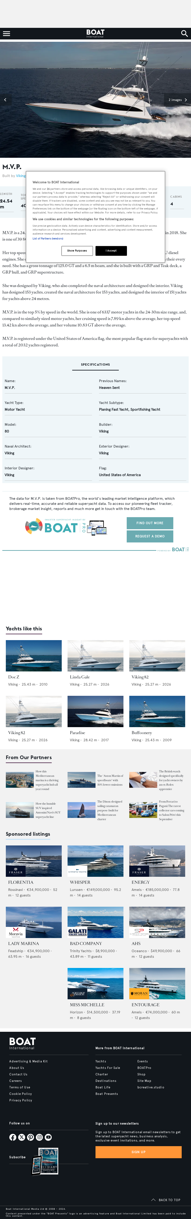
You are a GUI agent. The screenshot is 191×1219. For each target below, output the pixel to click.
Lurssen (76, 889)
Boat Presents (107, 1094)
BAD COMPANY (86, 943)
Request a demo (150, 536)
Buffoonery (142, 732)
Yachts (101, 1061)
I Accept (111, 250)
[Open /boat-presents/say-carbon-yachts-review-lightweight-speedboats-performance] (82, 780)
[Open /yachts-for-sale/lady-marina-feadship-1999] (34, 922)
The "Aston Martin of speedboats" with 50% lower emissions (110, 780)
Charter (102, 1074)
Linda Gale (80, 677)
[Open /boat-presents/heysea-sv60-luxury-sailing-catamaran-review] (82, 810)
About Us (16, 1068)
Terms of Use (19, 1087)
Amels (137, 889)
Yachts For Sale (108, 1068)
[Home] (95, 33)
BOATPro (144, 1068)
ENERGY (141, 882)
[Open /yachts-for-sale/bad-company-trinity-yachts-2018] (95, 922)
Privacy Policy (20, 1100)
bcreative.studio (150, 1087)
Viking (21, 176)
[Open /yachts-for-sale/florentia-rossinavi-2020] (34, 861)
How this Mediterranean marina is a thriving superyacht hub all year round (47, 780)
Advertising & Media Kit (28, 1061)
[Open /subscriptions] (40, 1162)
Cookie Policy (20, 1094)
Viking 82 (140, 677)
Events (142, 1061)
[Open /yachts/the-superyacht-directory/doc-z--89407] (34, 655)
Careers (15, 1081)
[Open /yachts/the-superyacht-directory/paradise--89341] (95, 711)
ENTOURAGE (146, 1005)
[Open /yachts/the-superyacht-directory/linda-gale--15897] (95, 655)
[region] (95, 217)
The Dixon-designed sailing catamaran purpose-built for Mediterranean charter (109, 810)
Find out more (150, 523)
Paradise (77, 732)
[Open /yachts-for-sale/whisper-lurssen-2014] (95, 861)
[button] (6, 100)
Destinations (106, 1081)
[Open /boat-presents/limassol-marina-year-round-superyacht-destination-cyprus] (20, 780)
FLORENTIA (20, 882)
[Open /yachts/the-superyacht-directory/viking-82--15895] (157, 655)
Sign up (139, 1152)
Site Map (144, 1081)
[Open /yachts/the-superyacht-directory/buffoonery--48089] (157, 711)
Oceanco (139, 951)
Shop (141, 1074)
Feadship (15, 951)
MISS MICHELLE (87, 1005)
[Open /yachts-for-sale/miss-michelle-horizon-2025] (95, 983)
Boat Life (103, 1087)
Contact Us (18, 1074)
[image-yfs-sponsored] (16, 875)
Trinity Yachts (81, 951)
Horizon (76, 1012)
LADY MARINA (23, 943)
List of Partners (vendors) (48, 238)
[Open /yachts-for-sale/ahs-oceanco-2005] (157, 922)
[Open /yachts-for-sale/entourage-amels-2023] (157, 983)
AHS (136, 943)
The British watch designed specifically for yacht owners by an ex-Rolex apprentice (171, 780)
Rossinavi (15, 889)
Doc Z (13, 677)
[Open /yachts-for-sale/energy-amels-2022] (157, 861)
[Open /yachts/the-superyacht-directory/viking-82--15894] (34, 711)
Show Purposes (77, 250)
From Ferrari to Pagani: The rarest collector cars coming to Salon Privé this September (171, 810)
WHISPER (80, 882)
